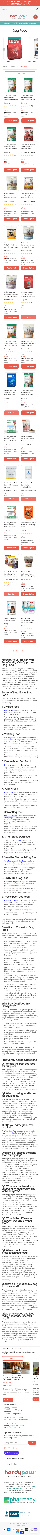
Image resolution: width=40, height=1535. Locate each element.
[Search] (37, 9)
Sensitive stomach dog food (15, 861)
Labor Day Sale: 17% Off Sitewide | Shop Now (20, 23)
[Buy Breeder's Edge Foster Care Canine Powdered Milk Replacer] (29, 473)
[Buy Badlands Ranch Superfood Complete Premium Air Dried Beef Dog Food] (11, 183)
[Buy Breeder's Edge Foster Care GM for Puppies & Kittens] (11, 473)
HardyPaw (15, 1052)
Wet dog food (9, 738)
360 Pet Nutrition (26, 579)
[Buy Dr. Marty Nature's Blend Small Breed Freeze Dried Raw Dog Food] (29, 85)
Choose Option (11, 120)
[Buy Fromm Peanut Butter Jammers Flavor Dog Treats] (29, 512)
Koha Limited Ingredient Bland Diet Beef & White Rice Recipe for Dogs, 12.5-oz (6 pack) (28, 620)
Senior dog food (10, 816)
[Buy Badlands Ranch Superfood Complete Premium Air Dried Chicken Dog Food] (29, 233)
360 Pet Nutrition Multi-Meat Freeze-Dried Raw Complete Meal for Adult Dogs (28, 574)
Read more (8, 1400)
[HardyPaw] (18, 16)
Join (32, 1443)
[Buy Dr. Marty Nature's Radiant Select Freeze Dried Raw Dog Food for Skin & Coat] (11, 331)
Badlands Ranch (9, 201)
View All (12, 1358)
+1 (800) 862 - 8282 (16, 1425)
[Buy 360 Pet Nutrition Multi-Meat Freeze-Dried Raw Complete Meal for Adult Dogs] (29, 562)
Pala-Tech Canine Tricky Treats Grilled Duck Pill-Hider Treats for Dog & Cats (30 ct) (11, 245)
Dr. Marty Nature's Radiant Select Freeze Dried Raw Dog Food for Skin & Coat (11, 343)
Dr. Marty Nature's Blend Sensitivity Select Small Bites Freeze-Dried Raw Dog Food (28, 393)
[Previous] (4, 49)
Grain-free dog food (12, 882)
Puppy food (8, 792)
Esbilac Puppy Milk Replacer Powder (10, 619)
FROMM (23, 530)
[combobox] (18, 9)
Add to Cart (11, 268)
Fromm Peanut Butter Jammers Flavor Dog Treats (28, 525)
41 (22, 651)
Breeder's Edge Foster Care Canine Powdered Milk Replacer (28, 485)
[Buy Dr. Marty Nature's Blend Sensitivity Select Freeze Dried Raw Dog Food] (11, 134)
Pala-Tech (7, 251)
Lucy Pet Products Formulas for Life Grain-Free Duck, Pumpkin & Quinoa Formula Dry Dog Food (11, 393)
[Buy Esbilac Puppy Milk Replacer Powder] (11, 608)
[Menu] (3, 16)
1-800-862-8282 (21, 2)
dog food (17, 840)
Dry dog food (9, 710)
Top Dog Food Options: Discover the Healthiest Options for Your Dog (13, 1377)
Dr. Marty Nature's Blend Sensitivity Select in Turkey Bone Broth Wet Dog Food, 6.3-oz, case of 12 (11, 439)
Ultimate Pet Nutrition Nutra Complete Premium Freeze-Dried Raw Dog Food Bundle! (11, 574)
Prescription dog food (12, 900)
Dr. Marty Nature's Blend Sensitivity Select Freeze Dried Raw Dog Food (10, 147)
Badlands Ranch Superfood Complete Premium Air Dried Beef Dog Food (11, 196)
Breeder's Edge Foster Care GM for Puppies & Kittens (11, 485)
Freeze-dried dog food (13, 765)
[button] (35, 16)
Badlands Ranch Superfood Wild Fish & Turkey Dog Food (28, 343)
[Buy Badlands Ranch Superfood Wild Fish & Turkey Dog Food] (29, 331)
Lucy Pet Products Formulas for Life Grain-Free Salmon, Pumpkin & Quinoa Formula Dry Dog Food (28, 294)
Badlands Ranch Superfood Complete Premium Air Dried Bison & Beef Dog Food (28, 439)
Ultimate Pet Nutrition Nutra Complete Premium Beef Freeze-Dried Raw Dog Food (28, 147)
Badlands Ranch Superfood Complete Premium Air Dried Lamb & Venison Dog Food (11, 294)
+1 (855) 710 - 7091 (13, 1427)
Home (5, 66)
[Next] (36, 49)
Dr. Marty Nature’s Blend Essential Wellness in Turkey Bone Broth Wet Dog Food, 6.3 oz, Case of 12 (11, 525)
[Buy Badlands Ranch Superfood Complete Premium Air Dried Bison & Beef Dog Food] (29, 426)
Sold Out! (28, 317)
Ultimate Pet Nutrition (28, 152)
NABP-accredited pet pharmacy (20, 1487)
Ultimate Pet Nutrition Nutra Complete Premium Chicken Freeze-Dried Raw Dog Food (28, 196)
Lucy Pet (24, 300)
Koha (23, 626)
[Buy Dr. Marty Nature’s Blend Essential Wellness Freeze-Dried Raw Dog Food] (11, 85)
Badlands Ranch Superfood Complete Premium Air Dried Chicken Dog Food (28, 245)
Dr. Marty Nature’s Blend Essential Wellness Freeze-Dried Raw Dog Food (11, 97)
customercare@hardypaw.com (16, 1419)
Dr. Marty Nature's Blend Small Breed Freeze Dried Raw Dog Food (28, 97)
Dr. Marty (7, 103)
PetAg (6, 624)
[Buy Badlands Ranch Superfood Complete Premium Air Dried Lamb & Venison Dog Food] (11, 282)
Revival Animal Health (11, 491)
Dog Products (13, 66)
